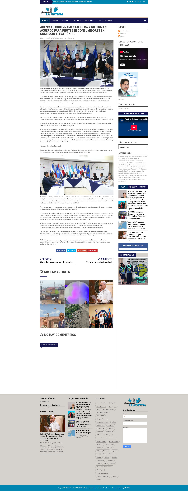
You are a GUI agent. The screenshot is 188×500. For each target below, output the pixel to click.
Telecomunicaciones (102, 473)
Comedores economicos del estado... (57, 262)
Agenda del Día (101, 406)
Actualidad (104, 403)
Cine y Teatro (100, 415)
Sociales (112, 463)
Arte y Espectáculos (102, 412)
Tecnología (100, 470)
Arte (98, 409)
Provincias (110, 460)
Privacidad (89, 20)
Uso (99, 20)
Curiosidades (100, 425)
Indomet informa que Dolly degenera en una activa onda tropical (136, 224)
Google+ (83, 250)
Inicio (45, 20)
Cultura (114, 422)
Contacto (77, 20)
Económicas (100, 428)
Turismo (114, 476)
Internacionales (101, 438)
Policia (104, 454)
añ (115, 406)
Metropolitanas (113, 441)
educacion (110, 428)
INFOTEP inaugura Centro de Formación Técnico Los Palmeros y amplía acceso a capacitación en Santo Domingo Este (132, 217)
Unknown (123, 33)
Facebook (61, 250)
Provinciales (100, 460)
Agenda (113, 403)
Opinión (115, 451)
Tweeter (72, 250)
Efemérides (109, 431)
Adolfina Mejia (124, 31)
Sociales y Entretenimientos (104, 467)
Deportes (110, 425)
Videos (99, 479)
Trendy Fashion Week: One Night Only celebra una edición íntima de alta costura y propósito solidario (137, 206)
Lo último (55, 20)
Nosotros (108, 20)
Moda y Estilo (110, 444)
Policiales (112, 454)
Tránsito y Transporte (103, 476)
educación (100, 431)
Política (107, 457)
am (110, 406)
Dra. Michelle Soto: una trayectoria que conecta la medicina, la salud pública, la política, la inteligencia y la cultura (75, 1)
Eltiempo (108, 435)
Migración (100, 444)
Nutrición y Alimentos (103, 451)
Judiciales (112, 438)
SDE (105, 463)
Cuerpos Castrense (102, 419)
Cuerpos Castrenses (102, 422)
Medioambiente (101, 441)
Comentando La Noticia (77, 488)
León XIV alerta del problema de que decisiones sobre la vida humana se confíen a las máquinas (136, 236)
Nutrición (109, 447)
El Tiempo (99, 435)
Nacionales (100, 447)
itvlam (122, 36)
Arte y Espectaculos (108, 409)
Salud (98, 463)
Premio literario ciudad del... (99, 262)
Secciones (66, 20)
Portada (114, 457)
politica (99, 457)
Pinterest (93, 250)
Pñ (97, 454)
